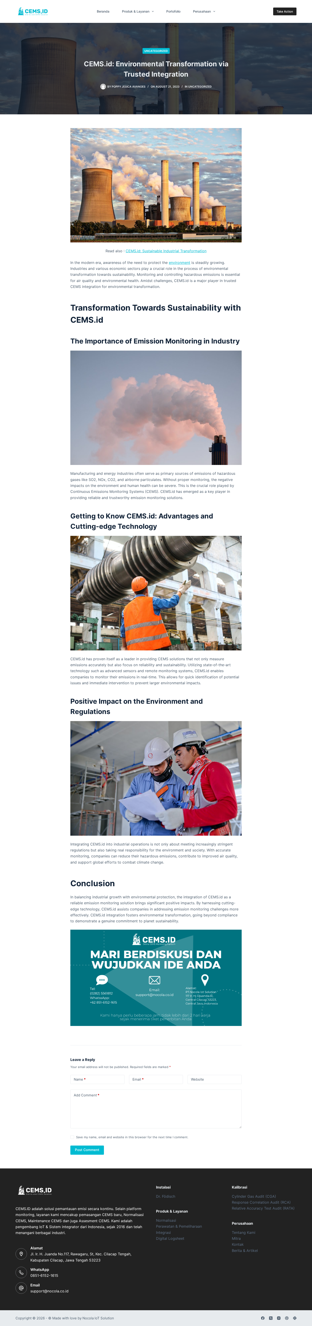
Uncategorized (156, 51)
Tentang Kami (243, 1232)
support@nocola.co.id (49, 1291)
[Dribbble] (286, 1318)
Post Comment (87, 1150)
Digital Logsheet (170, 1238)
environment (179, 262)
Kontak (238, 1244)
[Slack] (294, 1318)
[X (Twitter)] (270, 1318)
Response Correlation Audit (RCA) (261, 1202)
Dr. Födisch (165, 1196)
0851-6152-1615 (44, 1275)
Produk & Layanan (135, 11)
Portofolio (173, 11)
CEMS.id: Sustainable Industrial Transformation (166, 251)
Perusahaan (202, 11)
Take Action (285, 11)
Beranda (103, 11)
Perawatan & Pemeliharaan (179, 1226)
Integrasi (163, 1232)
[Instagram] (278, 1318)
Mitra (236, 1238)
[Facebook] (262, 1318)
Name (80, 1079)
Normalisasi (166, 1220)
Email (138, 1079)
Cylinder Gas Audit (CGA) (254, 1196)
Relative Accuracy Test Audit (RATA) (263, 1208)
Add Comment (86, 1095)
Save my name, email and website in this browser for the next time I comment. (132, 1137)
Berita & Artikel (245, 1250)
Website (197, 1079)
